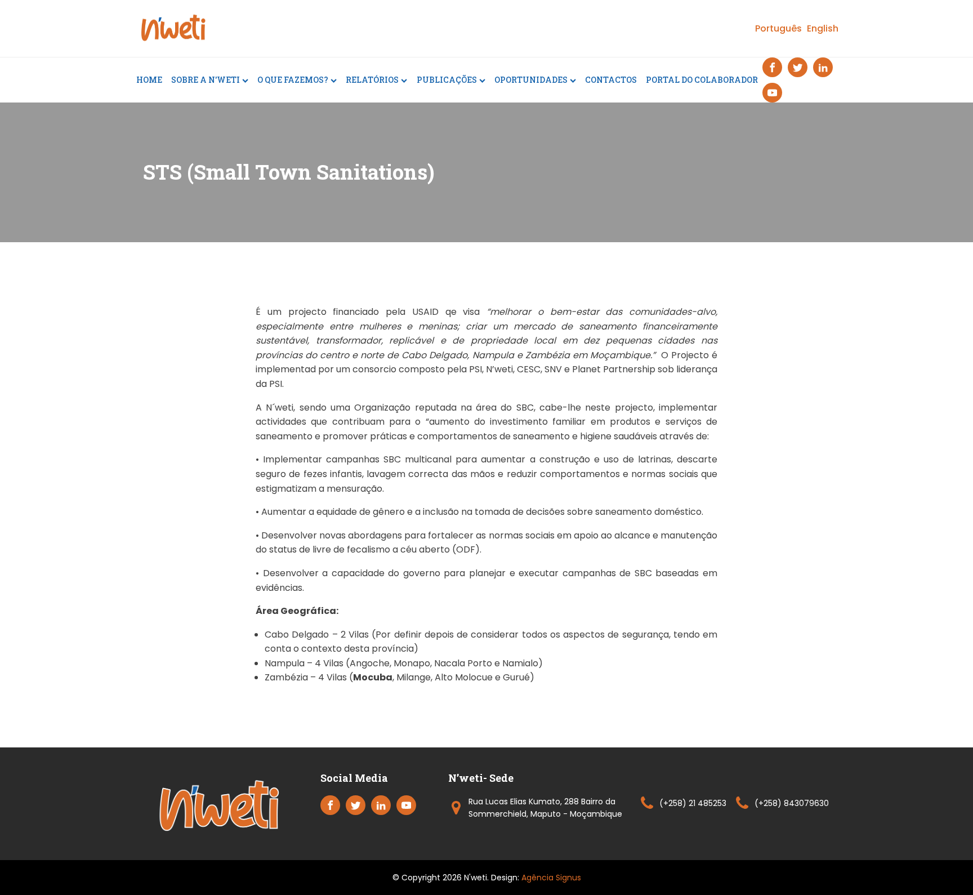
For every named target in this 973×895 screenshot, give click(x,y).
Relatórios (372, 79)
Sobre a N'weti (205, 79)
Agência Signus (551, 877)
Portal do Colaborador (702, 79)
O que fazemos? (292, 79)
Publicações (447, 79)
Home (149, 79)
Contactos (611, 79)
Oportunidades (531, 79)
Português (778, 28)
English (822, 28)
